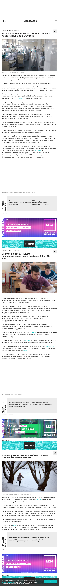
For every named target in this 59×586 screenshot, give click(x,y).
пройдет (28, 340)
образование (5, 414)
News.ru (38, 500)
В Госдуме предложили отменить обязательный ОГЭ (42, 403)
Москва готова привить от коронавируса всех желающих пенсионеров (20, 203)
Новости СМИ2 (5, 239)
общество (4, 213)
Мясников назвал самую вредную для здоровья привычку (41, 539)
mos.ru (25, 351)
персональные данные (8, 582)
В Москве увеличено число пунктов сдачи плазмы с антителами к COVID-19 (41, 203)
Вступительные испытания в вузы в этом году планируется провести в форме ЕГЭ (20, 404)
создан (21, 98)
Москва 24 (29, 21)
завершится (50, 346)
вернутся (37, 151)
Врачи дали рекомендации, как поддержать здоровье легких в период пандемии (19, 539)
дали (15, 525)
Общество (16, 30)
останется (32, 332)
